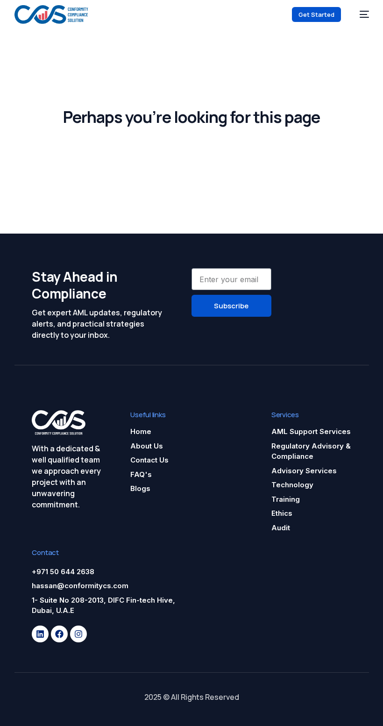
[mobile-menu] (359, 14)
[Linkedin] (40, 634)
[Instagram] (78, 634)
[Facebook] (59, 634)
